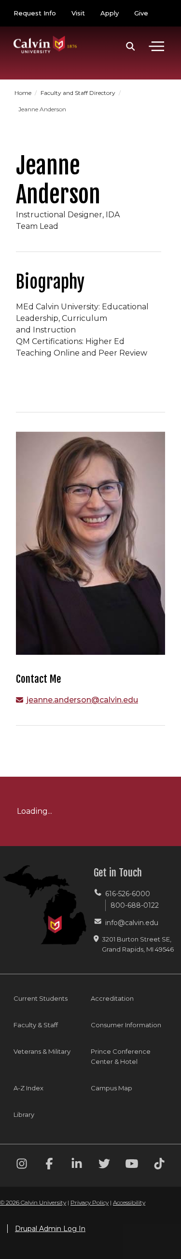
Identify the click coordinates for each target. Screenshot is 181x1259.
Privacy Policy (89, 1202)
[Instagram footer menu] (21, 1165)
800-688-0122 (135, 905)
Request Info (35, 13)
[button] (130, 46)
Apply (109, 13)
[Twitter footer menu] (104, 1165)
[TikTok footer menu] (159, 1165)
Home (23, 92)
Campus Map (111, 1088)
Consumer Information (126, 1025)
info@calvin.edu (131, 922)
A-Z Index (28, 1088)
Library (24, 1114)
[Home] (45, 35)
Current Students (41, 998)
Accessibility (129, 1202)
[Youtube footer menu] (132, 1165)
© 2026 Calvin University (33, 1202)
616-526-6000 (127, 893)
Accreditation (112, 998)
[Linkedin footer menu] (77, 1165)
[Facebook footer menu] (49, 1165)
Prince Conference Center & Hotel (121, 1056)
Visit (78, 13)
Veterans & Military (42, 1051)
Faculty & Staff (36, 1025)
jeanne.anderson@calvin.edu (82, 699)
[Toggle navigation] (156, 46)
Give (141, 13)
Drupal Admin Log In (50, 1228)
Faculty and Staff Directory (79, 92)
